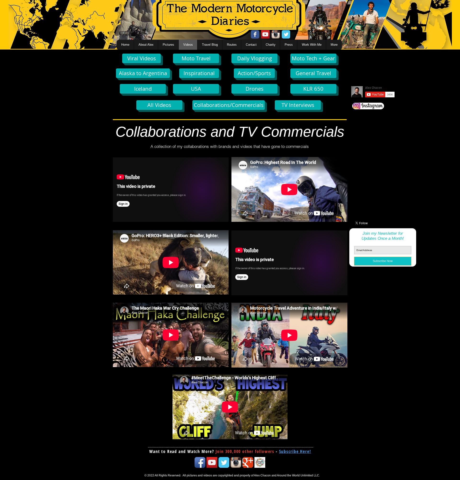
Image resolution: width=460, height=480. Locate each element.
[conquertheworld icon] (259, 462)
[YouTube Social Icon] (265, 34)
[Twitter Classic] (286, 34)
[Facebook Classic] (255, 34)
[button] (295, 451)
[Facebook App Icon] (200, 462)
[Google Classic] (247, 462)
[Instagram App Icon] (275, 34)
